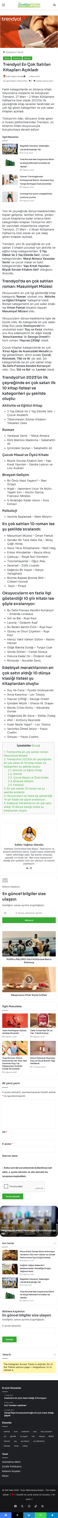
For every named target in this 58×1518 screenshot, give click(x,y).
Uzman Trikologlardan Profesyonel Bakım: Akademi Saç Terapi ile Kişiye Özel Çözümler (37, 180)
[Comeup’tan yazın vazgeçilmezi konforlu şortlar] (10, 197)
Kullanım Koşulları (11, 1471)
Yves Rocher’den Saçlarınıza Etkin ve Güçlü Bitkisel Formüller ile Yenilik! (37, 163)
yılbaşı (25, 1446)
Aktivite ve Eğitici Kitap (25, 770)
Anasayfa (10, 52)
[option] (29, 1221)
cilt (5, 1436)
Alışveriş (16, 58)
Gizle (36, 745)
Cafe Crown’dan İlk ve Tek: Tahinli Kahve (41, 1031)
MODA (51, 1436)
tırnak (16, 1446)
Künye (5, 1475)
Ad (4, 1131)
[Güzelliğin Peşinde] (29, 5)
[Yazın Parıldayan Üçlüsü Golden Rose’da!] (15, 1020)
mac (33, 1436)
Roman (15, 774)
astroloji (7, 1431)
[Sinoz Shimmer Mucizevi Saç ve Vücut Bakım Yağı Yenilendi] (43, 1048)
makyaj (42, 1436)
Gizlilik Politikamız (12, 1466)
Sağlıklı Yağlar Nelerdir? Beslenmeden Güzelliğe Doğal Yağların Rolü (35, 1268)
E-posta (7, 1143)
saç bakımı (25, 1441)
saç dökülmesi (38, 1441)
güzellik (13, 1436)
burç (35, 1431)
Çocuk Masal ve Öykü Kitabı (28, 777)
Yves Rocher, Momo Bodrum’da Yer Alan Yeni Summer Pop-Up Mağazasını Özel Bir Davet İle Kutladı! (14, 1063)
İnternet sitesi (10, 1155)
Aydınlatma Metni (11, 1461)
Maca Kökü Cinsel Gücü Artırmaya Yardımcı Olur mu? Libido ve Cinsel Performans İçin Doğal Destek (37, 1254)
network (7, 1441)
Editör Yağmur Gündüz (15, 76)
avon (16, 1431)
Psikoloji (16, 785)
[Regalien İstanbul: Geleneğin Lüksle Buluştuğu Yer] (10, 149)
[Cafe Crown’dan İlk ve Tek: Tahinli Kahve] (43, 1020)
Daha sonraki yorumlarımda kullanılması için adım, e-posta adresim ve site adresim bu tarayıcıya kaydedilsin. (27, 1172)
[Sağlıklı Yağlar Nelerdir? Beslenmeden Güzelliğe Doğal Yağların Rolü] (10, 1269)
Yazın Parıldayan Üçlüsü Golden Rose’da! (14, 1031)
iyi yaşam (24, 1436)
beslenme (25, 1431)
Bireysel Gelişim (21, 781)
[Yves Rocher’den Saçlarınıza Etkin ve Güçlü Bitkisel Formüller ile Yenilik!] (10, 162)
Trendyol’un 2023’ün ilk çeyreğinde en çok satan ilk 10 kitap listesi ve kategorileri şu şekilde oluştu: (27, 763)
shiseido (7, 1446)
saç (15, 1441)
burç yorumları (46, 1431)
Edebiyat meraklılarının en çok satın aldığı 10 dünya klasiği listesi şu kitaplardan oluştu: (28, 807)
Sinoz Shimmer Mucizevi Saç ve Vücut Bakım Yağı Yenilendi (42, 1061)
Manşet (27, 58)
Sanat (20, 52)
